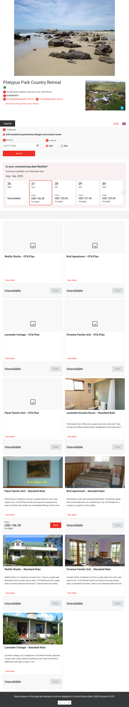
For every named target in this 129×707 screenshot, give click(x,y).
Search (7, 123)
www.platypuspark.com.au (51, 99)
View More (10, 280)
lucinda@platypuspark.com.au (20, 99)
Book (55, 290)
